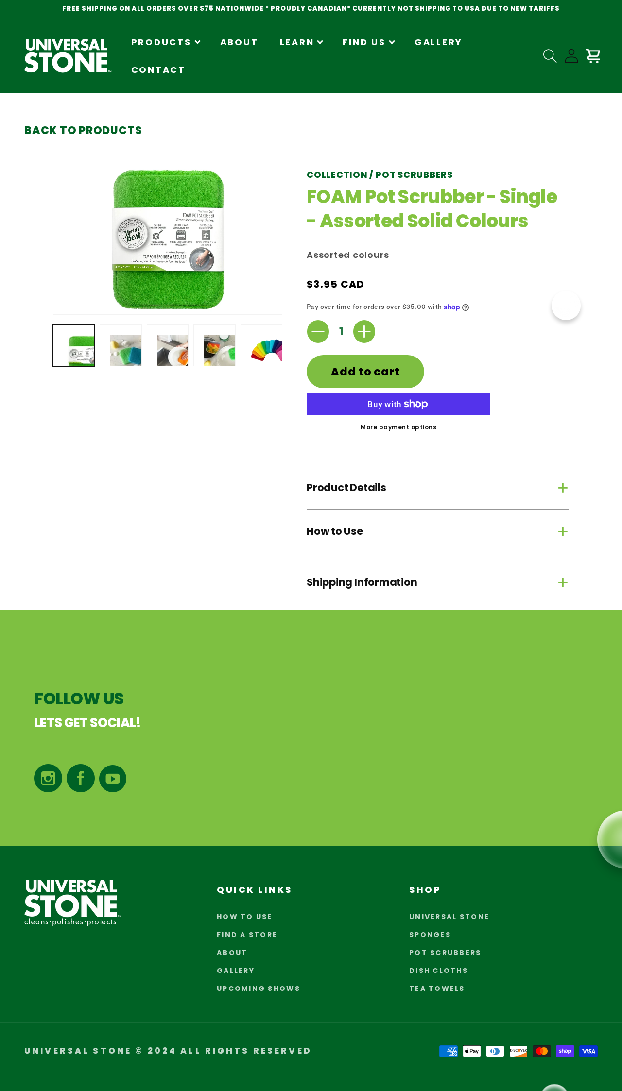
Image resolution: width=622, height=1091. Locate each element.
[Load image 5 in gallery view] (261, 345)
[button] (165, 42)
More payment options (398, 427)
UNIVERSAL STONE (449, 916)
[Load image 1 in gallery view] (74, 345)
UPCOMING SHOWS (258, 988)
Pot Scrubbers (414, 175)
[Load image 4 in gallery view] (214, 345)
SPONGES (430, 934)
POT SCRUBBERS (445, 952)
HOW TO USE (245, 916)
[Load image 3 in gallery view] (168, 345)
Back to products (83, 130)
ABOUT (232, 952)
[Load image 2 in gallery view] (120, 345)
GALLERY (236, 970)
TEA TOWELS (437, 988)
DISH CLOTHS (438, 970)
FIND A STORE (247, 934)
